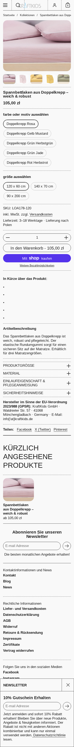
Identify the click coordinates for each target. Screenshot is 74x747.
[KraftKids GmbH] (37, 5)
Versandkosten (41, 214)
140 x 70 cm (43, 186)
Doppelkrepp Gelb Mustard (27, 133)
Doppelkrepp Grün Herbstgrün (30, 143)
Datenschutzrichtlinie (49, 735)
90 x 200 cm (16, 196)
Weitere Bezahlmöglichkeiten (37, 265)
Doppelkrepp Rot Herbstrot (27, 163)
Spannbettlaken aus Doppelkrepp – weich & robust (18, 499)
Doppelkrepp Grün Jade (25, 153)
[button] (18, 5)
